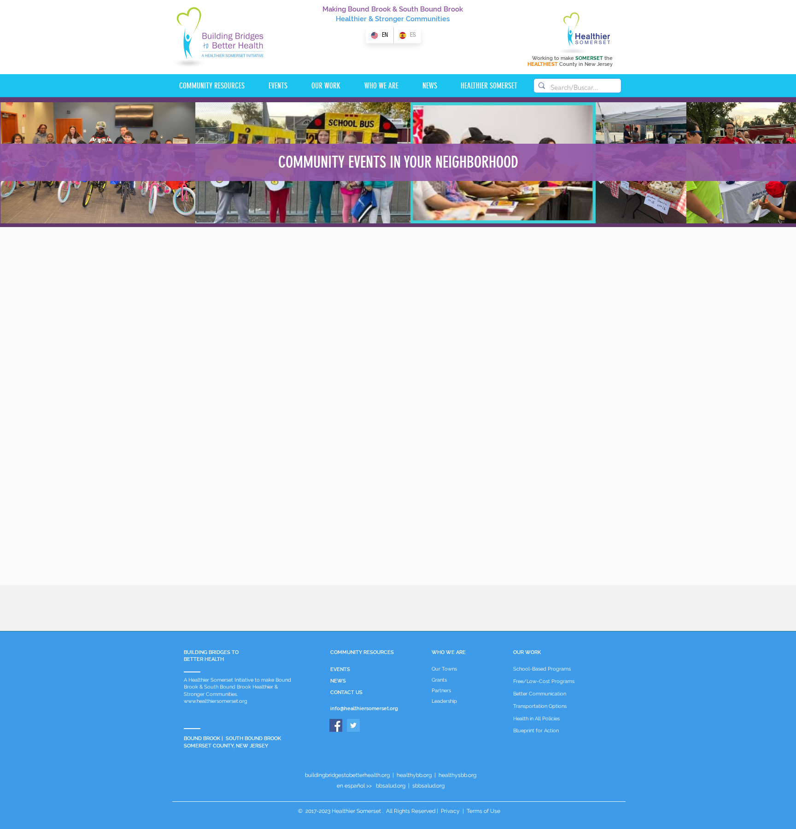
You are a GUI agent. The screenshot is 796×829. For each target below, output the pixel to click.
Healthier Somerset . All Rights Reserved (383, 811)
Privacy (450, 811)
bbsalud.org (390, 785)
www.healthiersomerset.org (215, 701)
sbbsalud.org (428, 785)
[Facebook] (335, 725)
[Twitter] (353, 725)
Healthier (351, 19)
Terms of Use (482, 811)
